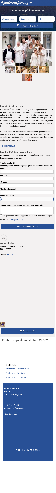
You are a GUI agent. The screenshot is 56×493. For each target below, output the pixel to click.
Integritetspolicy (10, 414)
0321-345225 (12, 254)
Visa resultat (28, 26)
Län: (3, 15)
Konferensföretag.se (16, 3)
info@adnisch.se (18, 408)
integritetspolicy (17, 220)
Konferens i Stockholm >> (17, 369)
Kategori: (42, 15)
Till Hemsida (27, 331)
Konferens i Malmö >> (16, 377)
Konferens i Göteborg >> (17, 373)
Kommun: (23, 15)
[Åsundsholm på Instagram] (2, 324)
